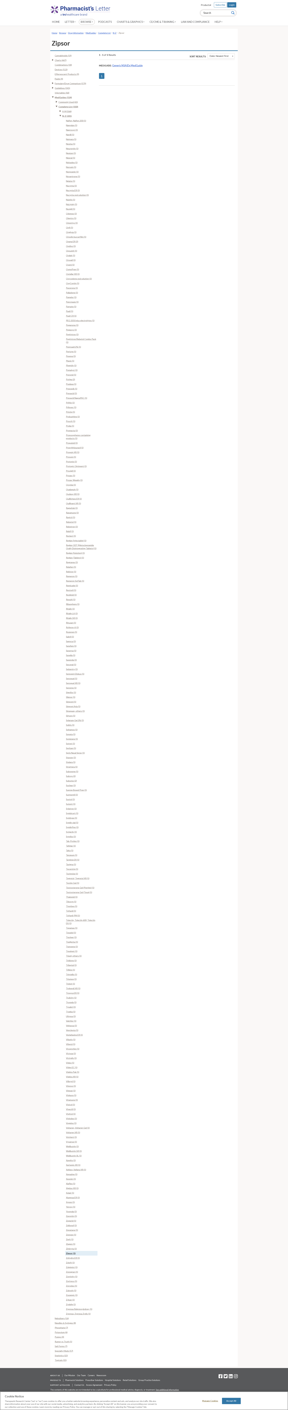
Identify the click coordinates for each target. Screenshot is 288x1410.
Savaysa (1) (71, 650)
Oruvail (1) (71, 260)
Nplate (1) (70, 181)
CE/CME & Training (162, 21)
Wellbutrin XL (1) (74, 1155)
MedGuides (91, 33)
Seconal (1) (71, 664)
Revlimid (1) (71, 595)
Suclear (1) (71, 785)
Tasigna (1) (71, 864)
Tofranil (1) (71, 911)
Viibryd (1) (70, 1081)
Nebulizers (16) (62, 1318)
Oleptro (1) (71, 218)
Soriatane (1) (72, 739)
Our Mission (69, 1375)
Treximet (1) (71, 951)
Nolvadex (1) (72, 162)
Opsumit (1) (71, 250)
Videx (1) (70, 1062)
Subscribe (220, 4)
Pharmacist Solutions (74, 1380)
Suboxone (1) (72, 771)
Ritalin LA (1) (72, 613)
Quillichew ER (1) (74, 498)
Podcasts (105, 21)
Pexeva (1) (71, 356)
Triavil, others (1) (74, 956)
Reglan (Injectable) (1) (76, 540)
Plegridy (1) (71, 365)
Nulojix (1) (70, 199)
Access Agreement (94, 1385)
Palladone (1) (72, 292)
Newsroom (101, 1375)
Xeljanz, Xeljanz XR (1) (76, 1169)
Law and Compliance (195, 21)
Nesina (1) (70, 144)
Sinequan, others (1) (75, 711)
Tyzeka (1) (70, 1011)
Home (56, 21)
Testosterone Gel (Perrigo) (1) (80, 887)
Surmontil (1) (72, 794)
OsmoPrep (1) (72, 269)
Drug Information (76, 33)
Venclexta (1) (72, 1030)
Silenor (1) (70, 697)
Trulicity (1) (71, 997)
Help (218, 21)
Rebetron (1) (72, 526)
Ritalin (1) (70, 608)
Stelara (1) (70, 762)
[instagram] (236, 1377)
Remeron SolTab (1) (75, 581)
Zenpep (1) (71, 1234)
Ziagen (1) (70, 1244)
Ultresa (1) (71, 1016)
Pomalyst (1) (72, 370)
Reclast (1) (71, 536)
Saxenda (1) (71, 660)
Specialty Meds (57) (64, 1351)
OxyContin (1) (72, 283)
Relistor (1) (71, 571)
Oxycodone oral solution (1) (79, 278)
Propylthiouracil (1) (75, 447)
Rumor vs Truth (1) (63, 1341)
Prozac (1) (70, 475)
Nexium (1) (71, 153)
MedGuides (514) (63, 97)
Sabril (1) (70, 636)
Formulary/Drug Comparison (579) (70, 83)
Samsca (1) (71, 641)
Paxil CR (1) (71, 316)
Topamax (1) (71, 928)
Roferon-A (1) (72, 627)
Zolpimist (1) (72, 1267)
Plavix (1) (70, 361)
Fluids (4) (59, 79)
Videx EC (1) (71, 1067)
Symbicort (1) (72, 813)
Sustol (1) (70, 799)
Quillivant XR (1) (73, 503)
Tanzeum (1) (71, 855)
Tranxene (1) (72, 946)
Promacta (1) (72, 430)
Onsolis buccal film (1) (76, 237)
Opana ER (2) (72, 241)
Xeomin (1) (71, 1179)
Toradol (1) (71, 932)
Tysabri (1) (71, 1007)
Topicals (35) (61, 1360)
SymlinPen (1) (72, 827)
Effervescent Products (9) (67, 74)
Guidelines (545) (62, 88)
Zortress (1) (71, 1281)
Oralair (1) (70, 255)
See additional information (167, 1390)
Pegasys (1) (71, 329)
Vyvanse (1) (71, 1141)
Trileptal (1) (71, 965)
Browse (86, 21)
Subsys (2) (71, 776)
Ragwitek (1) (72, 508)
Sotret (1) (70, 743)
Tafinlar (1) (71, 846)
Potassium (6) (61, 1332)
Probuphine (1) (73, 416)
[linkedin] (230, 1377)
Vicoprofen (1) (72, 1048)
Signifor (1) (71, 692)
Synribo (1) (71, 836)
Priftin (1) (70, 402)
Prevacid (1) (71, 393)
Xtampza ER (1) (73, 1197)
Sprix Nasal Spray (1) (75, 753)
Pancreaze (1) (72, 302)
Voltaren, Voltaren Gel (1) (78, 1128)
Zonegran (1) (72, 1272)
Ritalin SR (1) (72, 618)
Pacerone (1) (72, 288)
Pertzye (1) (71, 351)
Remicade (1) (72, 585)
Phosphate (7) (61, 1327)
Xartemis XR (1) (73, 1165)
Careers (91, 1375)
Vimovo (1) (71, 1086)
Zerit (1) (70, 1239)
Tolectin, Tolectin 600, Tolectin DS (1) (80, 922)
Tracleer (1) (71, 937)
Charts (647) (60, 60)
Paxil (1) (69, 311)
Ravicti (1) (70, 517)
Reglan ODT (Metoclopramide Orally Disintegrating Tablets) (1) (81, 547)
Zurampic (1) (72, 1295)
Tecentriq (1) (72, 869)
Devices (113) (61, 69)
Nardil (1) (70, 134)
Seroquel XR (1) (73, 683)
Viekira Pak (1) (72, 1072)
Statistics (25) (61, 1355)
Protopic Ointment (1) (76, 466)
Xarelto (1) (71, 1160)
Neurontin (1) (72, 148)
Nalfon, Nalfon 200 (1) (76, 120)
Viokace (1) (71, 1095)
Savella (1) (70, 655)
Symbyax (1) (71, 818)
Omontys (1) (72, 223)
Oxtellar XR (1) (73, 274)
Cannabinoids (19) (63, 55)
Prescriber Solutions (94, 1380)
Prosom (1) (71, 457)
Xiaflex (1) (70, 1183)
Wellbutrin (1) (72, 1146)
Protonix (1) (71, 461)
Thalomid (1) (72, 897)
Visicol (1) (70, 1104)
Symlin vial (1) (72, 822)
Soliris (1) (70, 725)
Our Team (81, 1375)
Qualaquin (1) (72, 489)
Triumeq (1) (71, 979)
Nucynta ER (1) (73, 190)
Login (232, 4)
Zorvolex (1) (71, 1286)
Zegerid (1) (71, 1220)
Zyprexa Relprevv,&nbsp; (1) (79, 1309)
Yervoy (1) (70, 1207)
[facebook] (220, 1377)
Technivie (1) (72, 873)
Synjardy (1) (71, 832)
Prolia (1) (70, 426)
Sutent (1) (70, 804)
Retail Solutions (129, 1380)
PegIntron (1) (72, 334)
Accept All (231, 1401)
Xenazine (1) (71, 1174)
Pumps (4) (59, 1337)
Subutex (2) (71, 780)
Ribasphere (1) (73, 604)
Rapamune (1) (72, 512)
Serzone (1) (71, 687)
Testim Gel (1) (72, 883)
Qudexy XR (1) (73, 494)
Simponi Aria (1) (73, 706)
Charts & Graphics (130, 21)
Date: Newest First (219, 56)
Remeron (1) (71, 576)
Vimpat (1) (71, 1090)
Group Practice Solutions (149, 1380)
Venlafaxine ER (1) (74, 1035)
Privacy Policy (110, 1385)
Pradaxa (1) (71, 384)
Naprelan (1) (71, 125)
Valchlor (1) (71, 1021)
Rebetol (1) (71, 522)
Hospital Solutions (113, 1380)
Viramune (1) (72, 1100)
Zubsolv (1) (71, 1290)
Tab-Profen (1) (73, 841)
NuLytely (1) (71, 204)
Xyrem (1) (70, 1202)
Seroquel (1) (71, 678)
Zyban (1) (70, 1299)
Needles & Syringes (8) (65, 1323)
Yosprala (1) (71, 1211)
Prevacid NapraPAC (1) (76, 398)
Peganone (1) (72, 325)
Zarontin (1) (71, 1216)
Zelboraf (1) (71, 1225)
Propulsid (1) (72, 443)
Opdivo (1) (71, 246)
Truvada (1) (71, 1002)
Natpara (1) (71, 139)
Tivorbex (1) (71, 906)
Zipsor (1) (71, 1253)
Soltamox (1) (72, 729)
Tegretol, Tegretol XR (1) (77, 878)
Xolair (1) (70, 1193)
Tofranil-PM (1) (73, 915)
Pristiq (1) (70, 412)
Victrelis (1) (71, 1058)
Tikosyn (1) (71, 901)
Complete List (104, 33)
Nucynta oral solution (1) (77, 195)
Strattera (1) (72, 766)
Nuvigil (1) (70, 209)
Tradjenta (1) (72, 942)
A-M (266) (67, 111)
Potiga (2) (70, 379)
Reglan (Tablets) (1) (75, 557)
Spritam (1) (71, 748)
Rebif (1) (70, 531)
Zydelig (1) (71, 1304)
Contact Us (79, 1385)
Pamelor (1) (71, 297)
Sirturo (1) (70, 715)
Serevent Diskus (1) (75, 674)
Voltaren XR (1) (73, 1132)
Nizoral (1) (70, 158)
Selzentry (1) (72, 669)
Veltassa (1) (71, 1025)
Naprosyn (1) (72, 130)
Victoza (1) (71, 1053)
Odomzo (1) (71, 213)
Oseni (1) (70, 264)
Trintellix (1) (71, 974)
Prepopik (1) (71, 388)
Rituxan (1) (71, 622)
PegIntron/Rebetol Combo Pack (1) (81, 340)
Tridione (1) (71, 960)
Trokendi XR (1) (73, 988)
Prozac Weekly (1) (74, 480)
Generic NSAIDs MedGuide (127, 65)
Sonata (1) (70, 734)
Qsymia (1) (71, 484)
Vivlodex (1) (71, 1118)
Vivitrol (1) (71, 1114)
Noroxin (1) (71, 167)
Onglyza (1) (71, 232)
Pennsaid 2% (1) (73, 347)
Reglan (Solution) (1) (75, 553)
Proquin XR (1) (72, 452)
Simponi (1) (71, 701)
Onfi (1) (69, 227)
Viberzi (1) (70, 1044)
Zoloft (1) (70, 1262)
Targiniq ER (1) (72, 859)
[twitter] (225, 1377)
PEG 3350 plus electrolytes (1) (80, 320)
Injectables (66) (62, 92)
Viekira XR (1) (72, 1076)
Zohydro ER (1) (73, 1258)
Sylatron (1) (71, 808)
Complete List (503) (68, 106)
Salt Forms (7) (61, 1346)
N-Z (114, 33)
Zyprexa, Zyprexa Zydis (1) (78, 1313)
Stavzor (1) (71, 757)
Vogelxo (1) (71, 1123)
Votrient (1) (71, 1137)
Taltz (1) (69, 850)
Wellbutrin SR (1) (74, 1151)
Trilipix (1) (70, 969)
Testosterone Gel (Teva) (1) (79, 892)
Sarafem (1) (71, 646)
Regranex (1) (72, 562)
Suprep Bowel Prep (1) (76, 790)
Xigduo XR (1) (72, 1188)
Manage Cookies (210, 1401)
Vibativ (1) (70, 1039)
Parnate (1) (71, 306)
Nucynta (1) (71, 185)
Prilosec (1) (71, 407)
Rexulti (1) (70, 599)
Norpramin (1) (72, 171)
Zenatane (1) (72, 1230)
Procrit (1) (70, 421)
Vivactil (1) (71, 1109)
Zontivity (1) (71, 1276)
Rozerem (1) (71, 632)
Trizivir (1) (70, 983)
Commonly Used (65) (68, 102)
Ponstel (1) (71, 374)
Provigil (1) (71, 471)
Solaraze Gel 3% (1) (75, 720)
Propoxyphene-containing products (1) (78, 437)
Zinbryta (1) (71, 1248)
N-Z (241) (67, 116)
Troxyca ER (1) (72, 993)
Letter (69, 21)
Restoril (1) (71, 590)
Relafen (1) (71, 567)
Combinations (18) (63, 65)
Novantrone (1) (73, 176)
